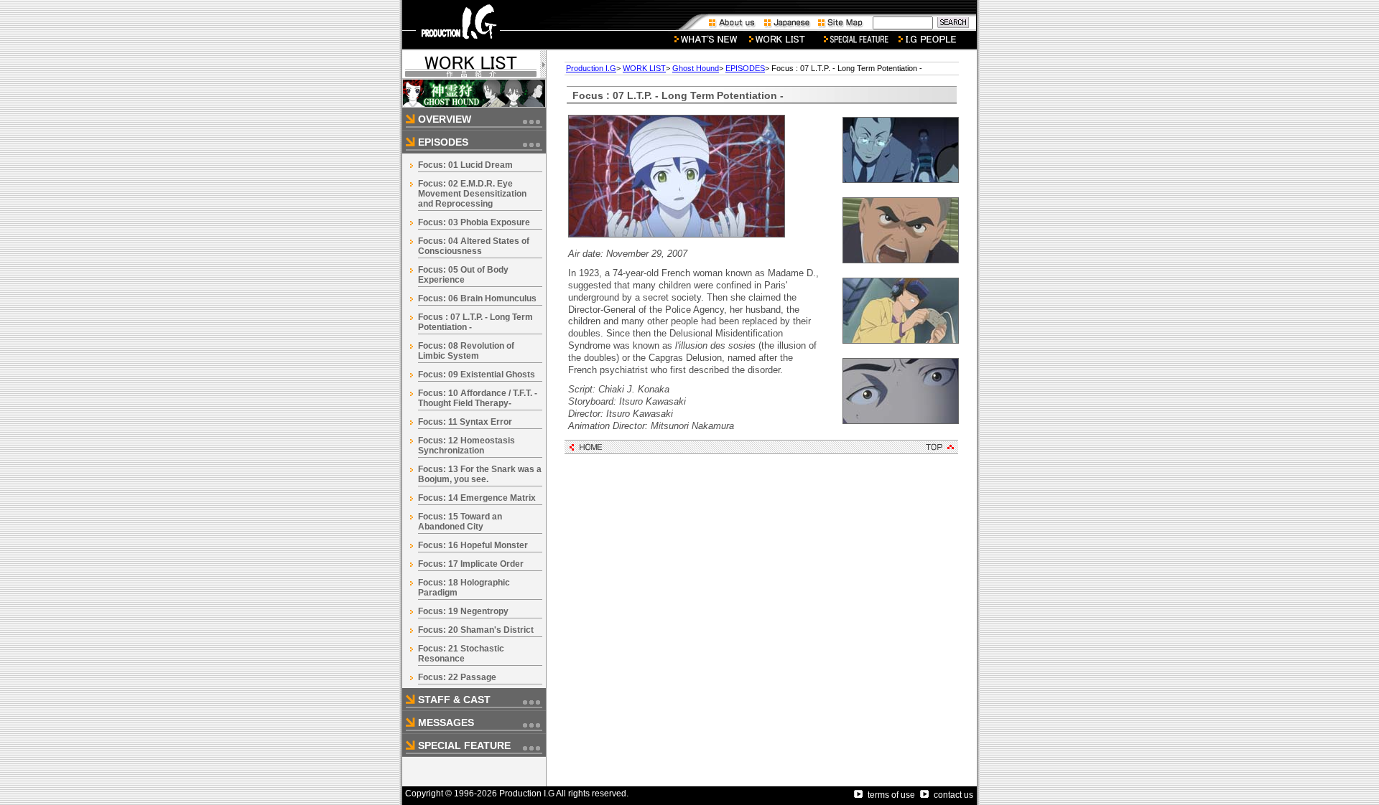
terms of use (891, 795)
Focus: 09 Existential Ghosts (476, 374)
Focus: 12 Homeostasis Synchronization (466, 446)
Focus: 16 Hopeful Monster (473, 545)
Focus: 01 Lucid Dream (465, 165)
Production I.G (591, 68)
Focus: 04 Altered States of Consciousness (473, 246)
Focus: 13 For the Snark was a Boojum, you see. (480, 474)
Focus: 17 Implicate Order (471, 564)
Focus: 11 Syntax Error (465, 422)
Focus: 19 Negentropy (463, 611)
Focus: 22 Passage (457, 677)
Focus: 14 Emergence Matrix (477, 498)
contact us (953, 795)
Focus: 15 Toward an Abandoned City (460, 522)
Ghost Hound (695, 68)
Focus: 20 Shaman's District (476, 630)
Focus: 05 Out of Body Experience (463, 275)
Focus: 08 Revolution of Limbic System (466, 351)
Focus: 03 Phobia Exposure (474, 222)
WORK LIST (644, 68)
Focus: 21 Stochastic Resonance (461, 654)
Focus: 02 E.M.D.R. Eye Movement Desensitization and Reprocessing (472, 194)
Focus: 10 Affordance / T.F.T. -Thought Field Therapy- (477, 398)
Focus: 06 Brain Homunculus (477, 298)
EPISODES (745, 68)
